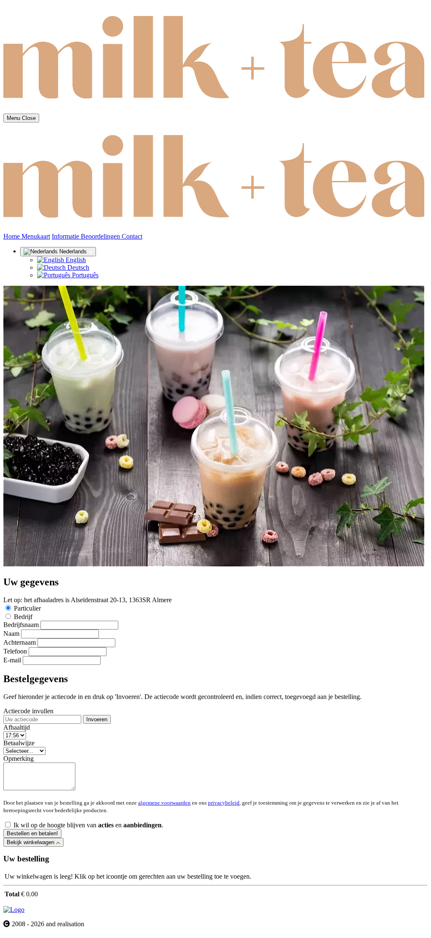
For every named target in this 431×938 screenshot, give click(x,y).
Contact (132, 236)
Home (12, 236)
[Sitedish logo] (13, 909)
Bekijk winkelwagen (31, 842)
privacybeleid (223, 803)
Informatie (66, 236)
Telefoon (15, 651)
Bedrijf (23, 616)
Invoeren (96, 719)
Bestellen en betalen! (32, 833)
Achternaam (19, 642)
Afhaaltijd (16, 727)
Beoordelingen (101, 236)
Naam (11, 633)
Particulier (27, 608)
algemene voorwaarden (164, 803)
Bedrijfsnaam (21, 624)
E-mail (12, 660)
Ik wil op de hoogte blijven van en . (88, 825)
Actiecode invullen (28, 711)
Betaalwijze (19, 743)
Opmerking (18, 758)
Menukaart (35, 236)
